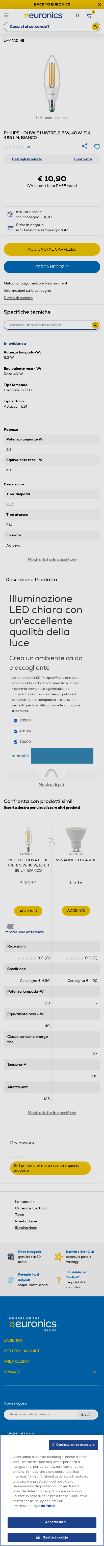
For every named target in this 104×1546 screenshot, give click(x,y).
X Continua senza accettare (73, 1445)
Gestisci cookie (55, 1537)
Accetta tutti (55, 1522)
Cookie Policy (44, 1506)
